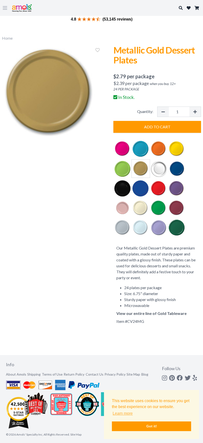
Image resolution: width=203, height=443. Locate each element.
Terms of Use (52, 374)
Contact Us (94, 374)
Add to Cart (157, 126)
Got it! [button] (151, 426)
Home (7, 38)
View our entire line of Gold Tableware (151, 313)
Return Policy (74, 374)
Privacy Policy (115, 374)
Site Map (133, 374)
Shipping (34, 374)
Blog (144, 374)
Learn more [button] (123, 413)
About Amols (16, 374)
